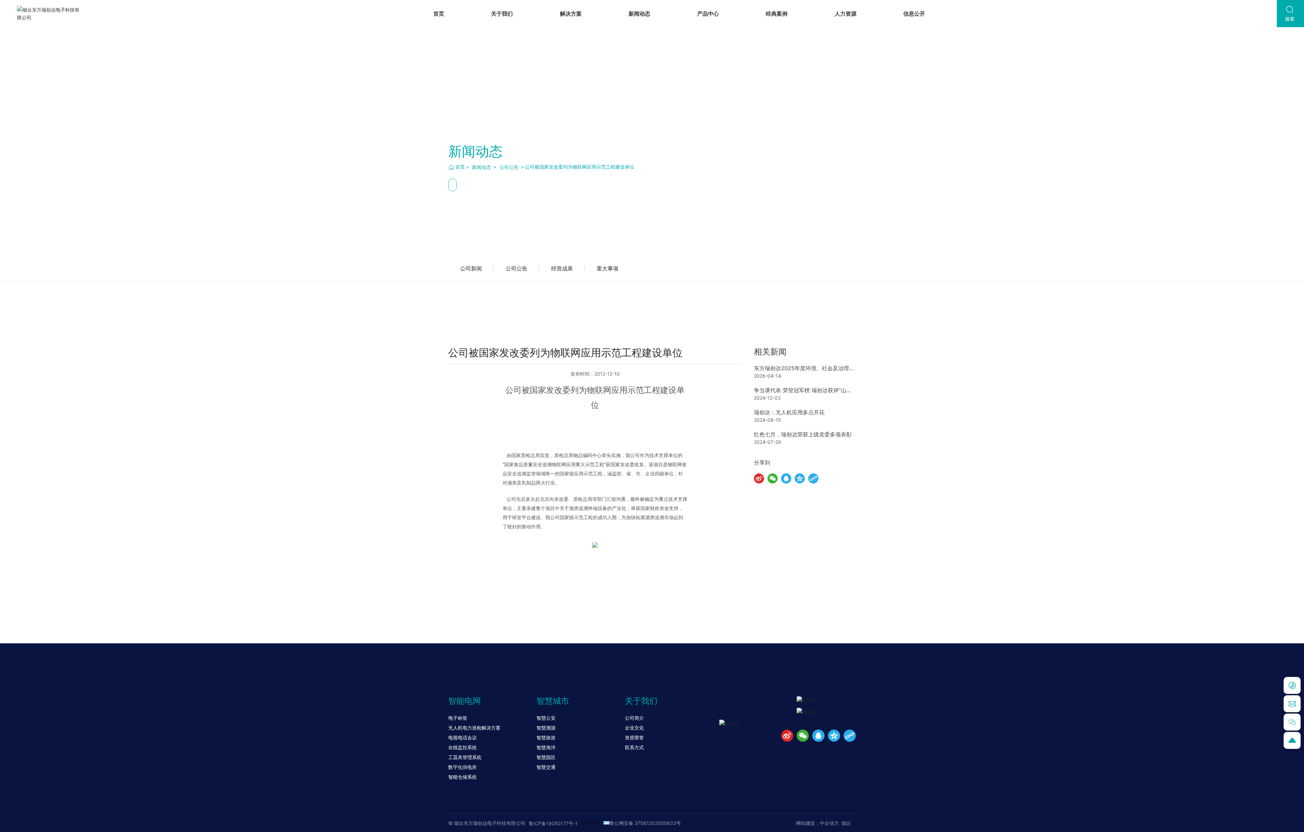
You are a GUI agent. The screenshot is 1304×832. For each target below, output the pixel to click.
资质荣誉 (634, 737)
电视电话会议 (462, 737)
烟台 (846, 823)
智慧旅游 (546, 737)
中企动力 (829, 823)
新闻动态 (481, 167)
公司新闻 (471, 268)
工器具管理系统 (465, 757)
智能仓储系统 (462, 777)
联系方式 (634, 747)
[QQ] (818, 736)
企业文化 (634, 728)
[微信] (772, 478)
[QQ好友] (786, 478)
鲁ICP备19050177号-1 (553, 823)
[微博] (787, 736)
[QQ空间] (800, 478)
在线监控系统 (462, 747)
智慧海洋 (546, 747)
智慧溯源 (546, 728)
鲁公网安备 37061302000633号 (645, 823)
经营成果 (562, 268)
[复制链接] (813, 478)
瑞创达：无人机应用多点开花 (789, 412)
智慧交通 (546, 767)
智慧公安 (546, 718)
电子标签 (457, 718)
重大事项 (607, 268)
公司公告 (509, 167)
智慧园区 (546, 757)
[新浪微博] (759, 478)
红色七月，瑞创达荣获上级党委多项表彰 (803, 434)
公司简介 (634, 718)
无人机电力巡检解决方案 (474, 728)
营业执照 (590, 823)
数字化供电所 (462, 767)
